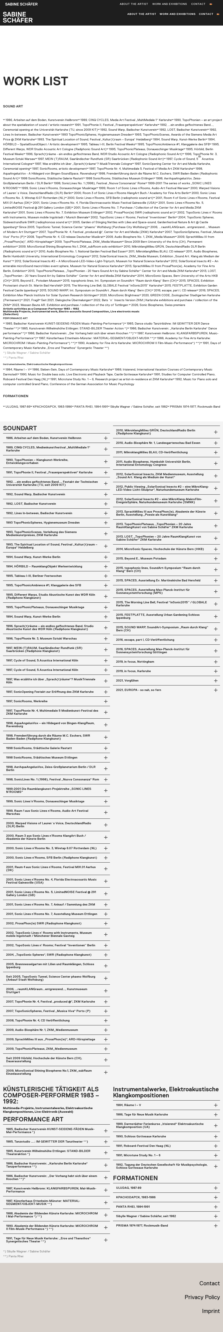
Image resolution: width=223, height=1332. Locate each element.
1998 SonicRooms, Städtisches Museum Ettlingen (120, 178)
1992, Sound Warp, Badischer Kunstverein (128, 129)
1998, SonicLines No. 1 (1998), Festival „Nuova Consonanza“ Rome (99, 183)
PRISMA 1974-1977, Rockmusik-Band (195, 406)
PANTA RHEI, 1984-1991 (91, 406)
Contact (198, 4)
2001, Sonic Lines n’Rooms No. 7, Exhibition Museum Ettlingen (60, 212)
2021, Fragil (31, 300)
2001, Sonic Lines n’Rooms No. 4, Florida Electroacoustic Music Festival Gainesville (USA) (94, 202)
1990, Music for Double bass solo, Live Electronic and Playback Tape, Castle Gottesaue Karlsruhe (86, 374)
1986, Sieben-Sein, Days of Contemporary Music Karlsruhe (72, 369)
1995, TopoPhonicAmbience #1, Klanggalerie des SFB (173, 144)
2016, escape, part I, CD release (175, 290)
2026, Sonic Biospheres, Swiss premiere (158, 305)
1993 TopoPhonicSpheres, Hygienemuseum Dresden (96, 134)
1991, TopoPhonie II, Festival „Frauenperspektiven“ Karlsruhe (116, 124)
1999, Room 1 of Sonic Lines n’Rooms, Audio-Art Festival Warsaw (143, 188)
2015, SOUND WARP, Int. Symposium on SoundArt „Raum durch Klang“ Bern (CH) (96, 290)
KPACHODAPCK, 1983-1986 (52, 406)
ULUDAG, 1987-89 (17, 406)
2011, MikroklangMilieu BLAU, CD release (156, 251)
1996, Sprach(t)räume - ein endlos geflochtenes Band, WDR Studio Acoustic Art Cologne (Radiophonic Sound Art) (104, 154)
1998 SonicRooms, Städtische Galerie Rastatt (52, 178)
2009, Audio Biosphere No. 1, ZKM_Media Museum (140, 236)
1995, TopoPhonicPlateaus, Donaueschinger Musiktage (146, 149)
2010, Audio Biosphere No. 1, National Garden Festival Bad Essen (82, 251)
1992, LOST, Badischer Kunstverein (183, 129)
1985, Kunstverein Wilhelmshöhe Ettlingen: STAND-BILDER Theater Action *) (74, 328)
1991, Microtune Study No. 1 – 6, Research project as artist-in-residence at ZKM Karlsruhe (111, 379)
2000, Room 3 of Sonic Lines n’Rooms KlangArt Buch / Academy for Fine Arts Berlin (131, 193)
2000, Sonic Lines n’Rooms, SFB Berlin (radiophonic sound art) (110, 197)
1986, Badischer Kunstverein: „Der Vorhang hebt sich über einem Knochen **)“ (81, 333)
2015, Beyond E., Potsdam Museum (36, 280)
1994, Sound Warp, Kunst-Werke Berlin (179, 139)
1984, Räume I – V (17, 369)
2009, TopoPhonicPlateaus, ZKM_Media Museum (88, 241)
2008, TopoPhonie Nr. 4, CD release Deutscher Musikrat (65, 236)
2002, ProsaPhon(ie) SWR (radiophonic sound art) (140, 212)
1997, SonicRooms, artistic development (59, 168)
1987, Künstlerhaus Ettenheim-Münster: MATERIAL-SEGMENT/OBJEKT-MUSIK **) (97, 338)
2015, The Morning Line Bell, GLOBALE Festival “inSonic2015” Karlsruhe (113, 285)
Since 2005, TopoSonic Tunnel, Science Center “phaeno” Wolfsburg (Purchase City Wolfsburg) (83, 227)
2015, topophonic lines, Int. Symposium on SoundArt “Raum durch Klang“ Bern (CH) (120, 280)
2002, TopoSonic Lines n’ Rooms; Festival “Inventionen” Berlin (133, 217)
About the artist (134, 4)
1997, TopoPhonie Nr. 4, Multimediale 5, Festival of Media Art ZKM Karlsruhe (141, 168)
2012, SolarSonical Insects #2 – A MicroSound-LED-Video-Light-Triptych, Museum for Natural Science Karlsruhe (91, 261)
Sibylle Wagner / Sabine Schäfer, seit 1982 (138, 406)
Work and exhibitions (169, 4)
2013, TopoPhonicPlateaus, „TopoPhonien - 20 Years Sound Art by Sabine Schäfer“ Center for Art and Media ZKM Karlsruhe (113, 271)
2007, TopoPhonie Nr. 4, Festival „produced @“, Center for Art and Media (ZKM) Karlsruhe (100, 232)
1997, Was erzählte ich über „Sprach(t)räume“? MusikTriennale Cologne (83, 163)
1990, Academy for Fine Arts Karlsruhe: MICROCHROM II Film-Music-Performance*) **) (139, 343)
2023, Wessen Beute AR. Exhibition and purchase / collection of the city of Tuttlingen (70, 305)
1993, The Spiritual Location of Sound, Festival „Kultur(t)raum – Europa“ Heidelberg (94, 139)
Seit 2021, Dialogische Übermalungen (66, 300)
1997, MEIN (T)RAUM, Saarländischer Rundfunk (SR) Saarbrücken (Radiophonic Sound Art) (101, 159)
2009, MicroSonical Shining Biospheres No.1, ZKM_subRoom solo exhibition (70, 246)
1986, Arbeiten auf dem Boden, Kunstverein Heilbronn (41, 120)
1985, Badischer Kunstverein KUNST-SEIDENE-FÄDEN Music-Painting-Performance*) (64, 323)
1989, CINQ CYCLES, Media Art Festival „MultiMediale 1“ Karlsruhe (126, 120)
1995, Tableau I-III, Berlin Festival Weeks (108, 144)
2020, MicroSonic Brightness (119, 295)
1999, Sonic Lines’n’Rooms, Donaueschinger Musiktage (58, 188)
